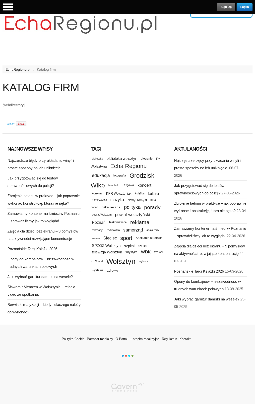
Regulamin (169, 339)
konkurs (97, 193)
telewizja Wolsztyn (107, 252)
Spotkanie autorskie (149, 238)
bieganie (147, 158)
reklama (139, 222)
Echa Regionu (128, 166)
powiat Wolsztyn (102, 214)
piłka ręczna (111, 207)
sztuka (142, 245)
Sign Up (226, 7)
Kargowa (128, 185)
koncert (144, 185)
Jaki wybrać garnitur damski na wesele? (40, 277)
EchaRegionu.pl (17, 69)
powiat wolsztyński (132, 214)
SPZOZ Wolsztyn (106, 246)
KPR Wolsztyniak (118, 193)
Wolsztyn (120, 261)
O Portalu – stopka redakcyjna (137, 339)
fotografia (119, 175)
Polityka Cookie (73, 339)
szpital (129, 246)
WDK (146, 252)
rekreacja (97, 230)
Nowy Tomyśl (137, 200)
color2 (126, 356)
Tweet (9, 124)
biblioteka (97, 158)
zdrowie (112, 270)
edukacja (101, 175)
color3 (129, 356)
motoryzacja (99, 199)
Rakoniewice (118, 222)
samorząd (133, 230)
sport (126, 238)
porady (152, 207)
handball (113, 185)
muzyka (117, 200)
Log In (244, 7)
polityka (132, 207)
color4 (132, 356)
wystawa (98, 270)
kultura (153, 193)
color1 (123, 356)
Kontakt (185, 339)
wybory (143, 261)
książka (139, 193)
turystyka (131, 252)
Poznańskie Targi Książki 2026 (32, 249)
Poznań (99, 222)
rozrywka (113, 230)
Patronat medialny (100, 339)
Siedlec (110, 238)
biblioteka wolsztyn (122, 159)
